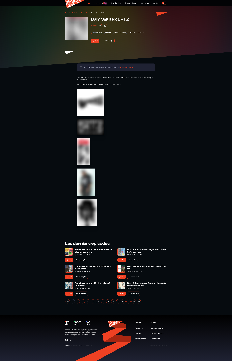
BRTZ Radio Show (126, 67)
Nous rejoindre (132, 3)
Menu (157, 3)
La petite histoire (157, 333)
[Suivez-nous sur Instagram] (70, 340)
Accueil (67, 13)
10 (118, 301)
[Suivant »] (139, 301)
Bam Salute (85, 13)
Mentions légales (157, 328)
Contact (138, 323)
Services (146, 3)
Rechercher (117, 3)
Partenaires (139, 328)
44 (129, 301)
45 (134, 301)
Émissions (75, 13)
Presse (153, 323)
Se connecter (155, 338)
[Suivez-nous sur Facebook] (66, 340)
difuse (165, 345)
